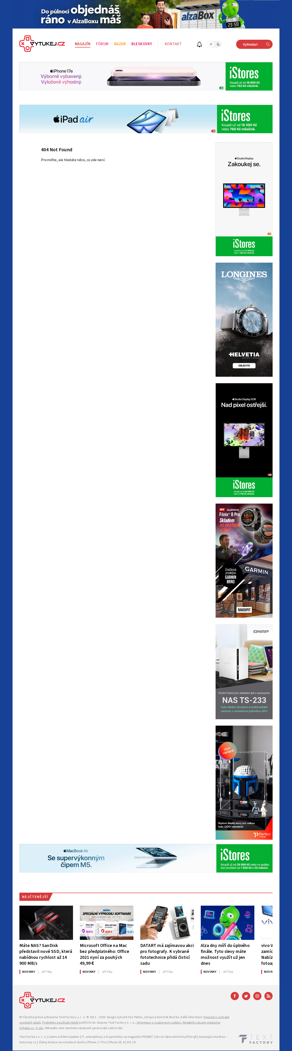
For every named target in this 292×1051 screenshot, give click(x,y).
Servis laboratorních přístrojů (176, 1037)
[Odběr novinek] (199, 45)
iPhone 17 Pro (96, 1042)
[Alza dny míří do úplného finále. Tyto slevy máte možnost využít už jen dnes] (227, 923)
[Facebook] (235, 996)
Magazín (83, 44)
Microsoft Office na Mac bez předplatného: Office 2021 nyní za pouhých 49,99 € (104, 954)
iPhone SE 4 (116, 1042)
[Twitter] (246, 996)
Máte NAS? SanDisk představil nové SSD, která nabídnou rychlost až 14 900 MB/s (45, 954)
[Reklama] (146, 14)
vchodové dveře (73, 1042)
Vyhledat (250, 44)
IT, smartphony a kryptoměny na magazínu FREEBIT (117, 1037)
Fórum (102, 44)
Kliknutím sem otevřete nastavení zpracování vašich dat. (84, 1028)
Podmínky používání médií (60, 1022)
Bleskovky (141, 44)
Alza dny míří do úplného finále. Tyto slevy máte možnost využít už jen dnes (225, 954)
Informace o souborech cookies (159, 1022)
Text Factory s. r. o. (72, 1017)
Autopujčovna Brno (212, 1037)
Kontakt (173, 44)
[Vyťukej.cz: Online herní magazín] (42, 44)
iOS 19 (131, 1042)
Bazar (120, 44)
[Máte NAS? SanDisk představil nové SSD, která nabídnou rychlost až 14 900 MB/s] (46, 923)
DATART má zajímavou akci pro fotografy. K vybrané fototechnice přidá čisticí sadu (167, 954)
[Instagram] (257, 996)
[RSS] (268, 996)
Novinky (28, 972)
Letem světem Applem (64, 1037)
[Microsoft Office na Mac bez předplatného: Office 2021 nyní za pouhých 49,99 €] (106, 923)
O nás (39, 1028)
